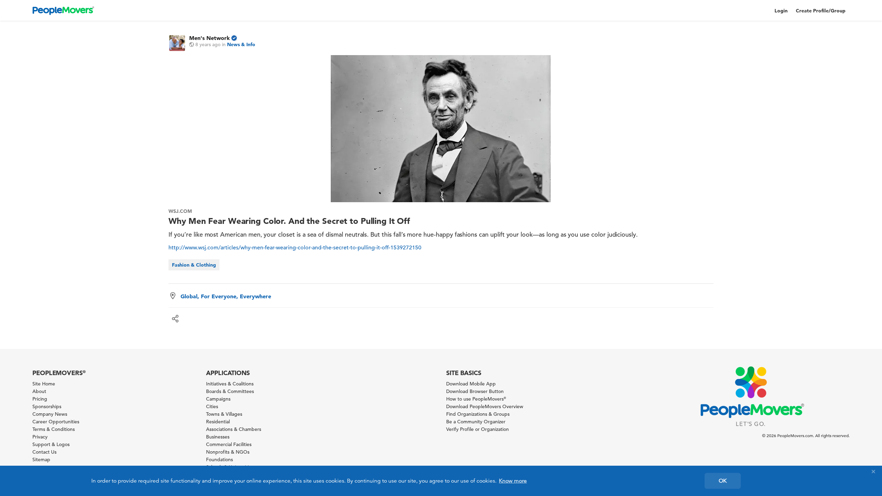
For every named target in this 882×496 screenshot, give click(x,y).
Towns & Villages (224, 414)
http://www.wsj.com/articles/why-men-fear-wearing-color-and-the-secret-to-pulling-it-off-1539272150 (294, 247)
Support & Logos (51, 444)
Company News (49, 414)
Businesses (217, 437)
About (39, 391)
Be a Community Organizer (475, 421)
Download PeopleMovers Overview (484, 406)
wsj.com (180, 211)
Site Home (43, 384)
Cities (212, 406)
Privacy (40, 437)
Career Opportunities (55, 421)
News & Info (241, 44)
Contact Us (44, 452)
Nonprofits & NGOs (227, 452)
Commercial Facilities (229, 444)
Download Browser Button (475, 391)
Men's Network (209, 37)
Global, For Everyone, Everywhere (226, 296)
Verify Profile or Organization (477, 429)
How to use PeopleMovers (476, 399)
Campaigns (218, 399)
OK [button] (723, 480)
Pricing (39, 399)
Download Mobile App (471, 384)
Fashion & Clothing (194, 265)
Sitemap (41, 459)
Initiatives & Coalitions (230, 384)
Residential (218, 421)
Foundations (219, 459)
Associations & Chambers (233, 429)
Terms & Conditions (53, 429)
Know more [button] (513, 480)
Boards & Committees (230, 391)
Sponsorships (46, 406)
